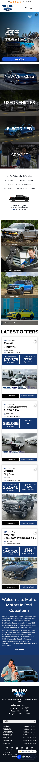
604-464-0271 (22, 705)
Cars (10, 184)
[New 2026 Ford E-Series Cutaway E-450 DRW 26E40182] (19, 443)
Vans (33, 188)
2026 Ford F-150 (19, 205)
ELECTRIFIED (19, 129)
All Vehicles (10, 181)
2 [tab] (16, 209)
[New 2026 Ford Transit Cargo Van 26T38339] (19, 379)
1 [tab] (13, 209)
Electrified (9, 188)
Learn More (11, 395)
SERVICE (19, 155)
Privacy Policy (7, 754)
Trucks (21, 181)
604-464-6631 (22, 711)
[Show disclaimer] (36, 14)
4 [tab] (22, 209)
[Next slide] (36, 37)
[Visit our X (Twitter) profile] (12, 748)
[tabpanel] (19, 200)
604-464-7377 (23, 708)
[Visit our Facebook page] (7, 748)
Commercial (22, 188)
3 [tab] (19, 209)
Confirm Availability (28, 395)
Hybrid (31, 181)
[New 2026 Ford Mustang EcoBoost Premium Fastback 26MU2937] (19, 571)
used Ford (16, 637)
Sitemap (8, 752)
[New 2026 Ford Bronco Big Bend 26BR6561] (19, 507)
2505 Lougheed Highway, (11, 699)
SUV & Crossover (23, 184)
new (8, 637)
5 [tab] (24, 209)
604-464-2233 (24, 714)
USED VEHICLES (19, 103)
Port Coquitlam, (26, 699)
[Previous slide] (3, 37)
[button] (11, 60)
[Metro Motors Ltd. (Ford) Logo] (8, 8)
